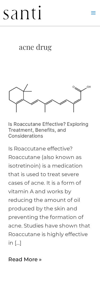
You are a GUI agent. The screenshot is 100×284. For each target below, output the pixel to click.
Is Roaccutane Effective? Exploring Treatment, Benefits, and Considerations (48, 130)
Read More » (25, 259)
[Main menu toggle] (93, 13)
